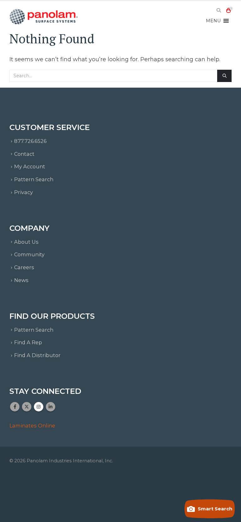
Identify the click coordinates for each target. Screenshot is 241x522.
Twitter (26, 406)
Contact (24, 154)
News (21, 280)
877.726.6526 (30, 141)
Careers (24, 267)
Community (29, 254)
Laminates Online (32, 425)
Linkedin (50, 406)
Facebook (14, 406)
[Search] (224, 76)
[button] (218, 10)
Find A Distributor (37, 355)
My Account (29, 166)
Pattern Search (33, 179)
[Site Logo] (43, 16)
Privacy (23, 192)
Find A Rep (28, 342)
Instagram (38, 406)
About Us (26, 242)
